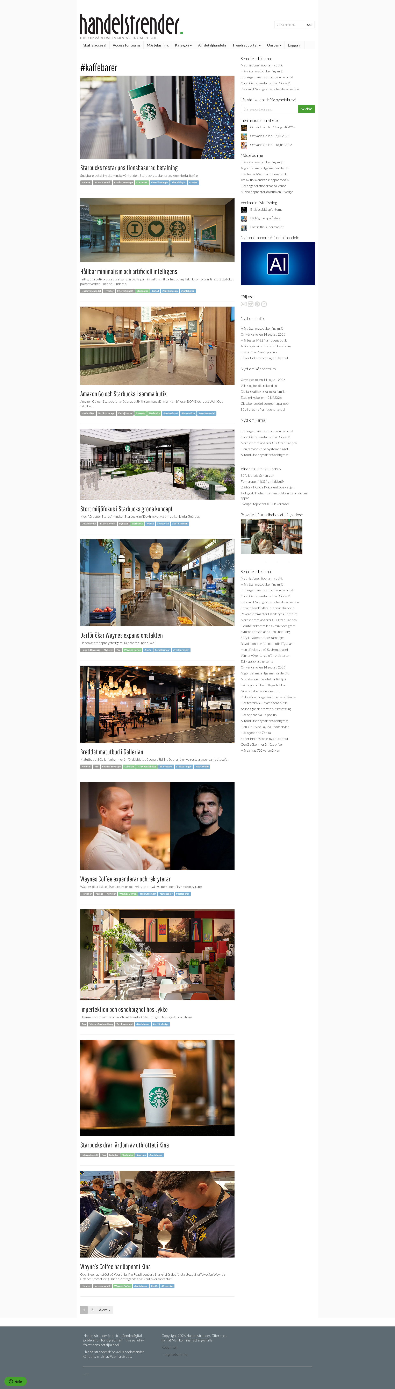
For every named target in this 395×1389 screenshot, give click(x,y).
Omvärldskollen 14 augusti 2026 (272, 127)
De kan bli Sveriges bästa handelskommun (270, 89)
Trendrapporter (245, 45)
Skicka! (306, 109)
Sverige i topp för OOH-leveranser (265, 504)
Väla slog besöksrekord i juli (259, 385)
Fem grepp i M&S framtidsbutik (262, 481)
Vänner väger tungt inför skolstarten (265, 655)
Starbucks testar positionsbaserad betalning (129, 168)
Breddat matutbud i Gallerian (111, 752)
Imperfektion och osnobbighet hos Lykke (124, 1009)
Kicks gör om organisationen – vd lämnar (268, 697)
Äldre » (104, 1310)
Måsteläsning (157, 45)
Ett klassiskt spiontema (266, 209)
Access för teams (126, 45)
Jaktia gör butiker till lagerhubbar (263, 685)
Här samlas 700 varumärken (260, 750)
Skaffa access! (94, 45)
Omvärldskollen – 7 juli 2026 (269, 136)
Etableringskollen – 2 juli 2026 (261, 397)
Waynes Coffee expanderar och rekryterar (125, 879)
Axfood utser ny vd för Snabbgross (264, 455)
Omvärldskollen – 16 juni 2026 (271, 144)
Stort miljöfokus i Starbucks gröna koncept (126, 509)
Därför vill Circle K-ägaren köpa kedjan (267, 487)
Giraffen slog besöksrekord (260, 691)
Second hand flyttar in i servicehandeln (267, 608)
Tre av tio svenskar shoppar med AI (265, 180)
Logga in (294, 45)
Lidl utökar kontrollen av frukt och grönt (268, 626)
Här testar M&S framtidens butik (264, 174)
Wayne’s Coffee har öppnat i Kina (115, 1266)
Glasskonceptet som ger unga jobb (265, 403)
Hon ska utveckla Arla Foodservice (265, 727)
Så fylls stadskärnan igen (257, 475)
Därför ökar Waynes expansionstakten (121, 635)
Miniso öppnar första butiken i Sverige (267, 192)
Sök (310, 25)
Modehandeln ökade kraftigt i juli (263, 679)
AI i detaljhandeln (212, 45)
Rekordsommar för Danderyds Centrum (269, 614)
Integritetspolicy (174, 1354)
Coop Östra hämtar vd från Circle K (265, 83)
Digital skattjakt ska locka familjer (264, 391)
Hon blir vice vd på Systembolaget (264, 449)
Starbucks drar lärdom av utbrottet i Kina (124, 1145)
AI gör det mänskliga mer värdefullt (265, 168)
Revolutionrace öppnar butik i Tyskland (267, 643)
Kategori (182, 45)
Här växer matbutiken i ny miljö (262, 71)
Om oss (273, 45)
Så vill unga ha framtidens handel (263, 409)
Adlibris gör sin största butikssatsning (266, 346)
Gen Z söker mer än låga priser (262, 744)
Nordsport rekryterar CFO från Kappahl (269, 443)
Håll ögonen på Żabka (265, 218)
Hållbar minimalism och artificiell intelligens (128, 271)
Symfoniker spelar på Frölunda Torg (265, 631)
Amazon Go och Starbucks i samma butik (123, 394)
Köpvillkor (169, 1347)
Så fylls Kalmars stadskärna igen (263, 637)
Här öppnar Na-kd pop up (259, 352)
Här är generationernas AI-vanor (263, 186)
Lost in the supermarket (267, 227)
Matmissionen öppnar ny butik (262, 65)
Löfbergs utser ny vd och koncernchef (267, 77)
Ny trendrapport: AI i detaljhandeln (270, 237)
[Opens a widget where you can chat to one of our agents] (15, 1382)
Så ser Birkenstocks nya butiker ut (264, 358)
